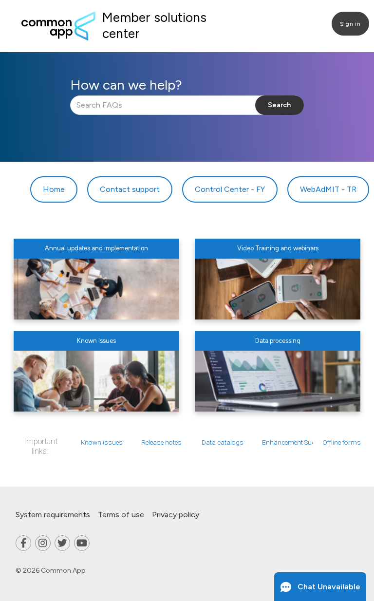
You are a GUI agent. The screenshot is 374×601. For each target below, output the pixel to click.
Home (54, 189)
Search (279, 105)
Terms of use (121, 514)
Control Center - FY (230, 189)
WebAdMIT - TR (328, 189)
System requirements (53, 514)
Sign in (350, 23)
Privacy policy (175, 514)
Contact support (130, 189)
